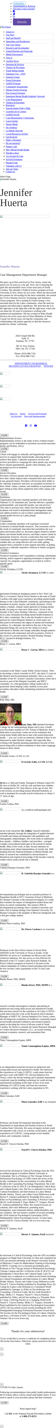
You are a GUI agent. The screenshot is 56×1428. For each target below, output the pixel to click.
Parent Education (13, 80)
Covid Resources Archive (17, 134)
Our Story (10, 35)
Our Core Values (13, 45)
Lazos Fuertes (12, 121)
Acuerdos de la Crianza (16, 111)
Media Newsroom (14, 54)
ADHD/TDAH (13, 114)
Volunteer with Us (14, 166)
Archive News (12, 61)
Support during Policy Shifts (18, 108)
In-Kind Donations (14, 159)
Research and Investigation (17, 48)
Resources (10, 105)
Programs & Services (15, 64)
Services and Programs (37, 414)
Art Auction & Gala (14, 156)
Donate (22, 22)
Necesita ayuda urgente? (24, 9)
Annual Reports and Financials (19, 51)
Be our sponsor (12, 143)
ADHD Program (13, 83)
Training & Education (15, 102)
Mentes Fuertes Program (16, 90)
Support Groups (13, 77)
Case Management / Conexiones (20, 118)
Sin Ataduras (11, 127)
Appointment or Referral (24, 6)
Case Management (14, 99)
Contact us (10, 171)
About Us (10, 32)
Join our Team (12, 169)
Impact (23, 414)
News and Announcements (34, 416)
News (8, 58)
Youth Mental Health (15, 70)
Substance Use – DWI (15, 74)
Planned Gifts (12, 163)
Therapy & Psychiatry (15, 67)
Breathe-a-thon (12, 153)
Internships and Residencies (18, 41)
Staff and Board (13, 38)
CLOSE (4, 435)
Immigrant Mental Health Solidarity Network (25, 96)
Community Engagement (17, 86)
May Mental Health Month (17, 150)
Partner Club (11, 146)
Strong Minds (12, 124)
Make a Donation (13, 140)
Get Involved (11, 137)
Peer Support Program (15, 93)
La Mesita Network (14, 130)
